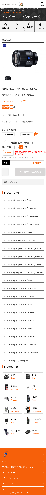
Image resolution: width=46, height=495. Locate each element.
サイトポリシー (8, 473)
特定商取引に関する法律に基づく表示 (17, 467)
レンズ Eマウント (32, 8)
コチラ (23, 101)
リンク (5, 489)
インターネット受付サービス (16, 8)
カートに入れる (33, 171)
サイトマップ (7, 484)
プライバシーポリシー (11, 478)
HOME (3, 8)
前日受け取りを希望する (21, 142)
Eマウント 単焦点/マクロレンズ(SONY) (13, 10)
